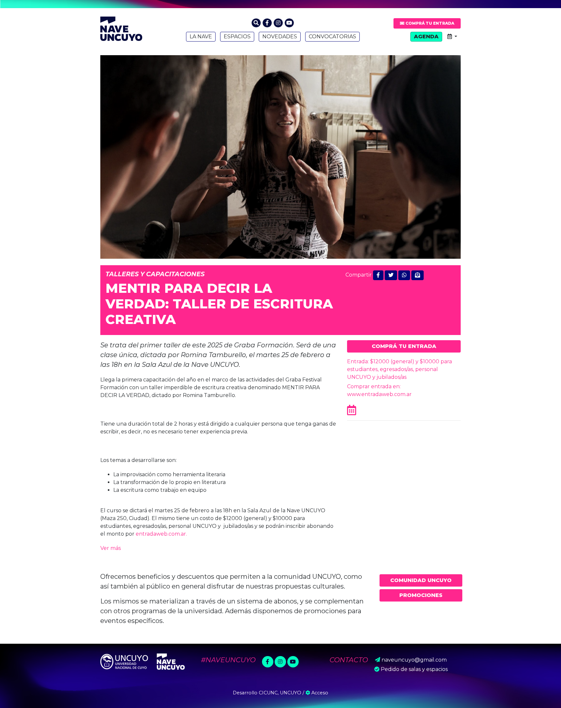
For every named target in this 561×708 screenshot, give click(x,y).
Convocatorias (332, 36)
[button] (256, 23)
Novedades (279, 36)
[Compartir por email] (417, 275)
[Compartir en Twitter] (391, 275)
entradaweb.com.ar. (161, 534)
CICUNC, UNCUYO (280, 693)
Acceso (319, 693)
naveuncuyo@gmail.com (414, 660)
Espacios (237, 36)
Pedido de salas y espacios (414, 669)
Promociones (421, 595)
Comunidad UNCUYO (421, 580)
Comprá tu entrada (429, 23)
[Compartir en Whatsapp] (404, 275)
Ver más (110, 548)
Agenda (426, 36)
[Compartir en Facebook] (378, 275)
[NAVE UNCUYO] (121, 27)
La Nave (201, 36)
